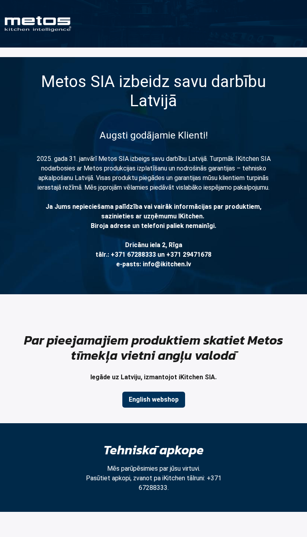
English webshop (154, 399)
